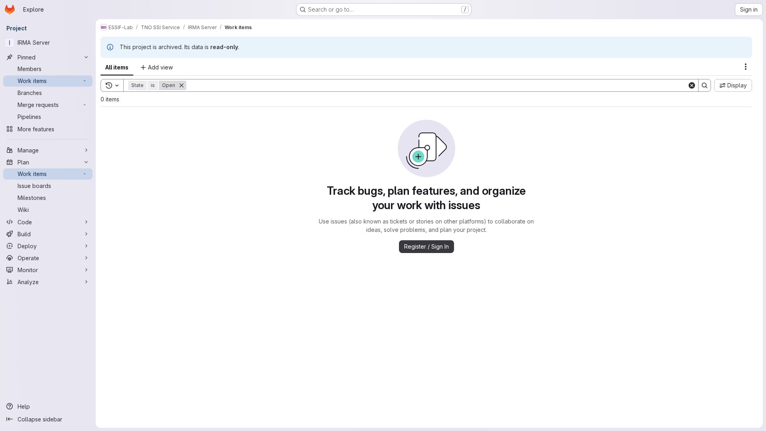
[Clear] (692, 85)
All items (116, 67)
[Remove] (181, 85)
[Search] (704, 85)
